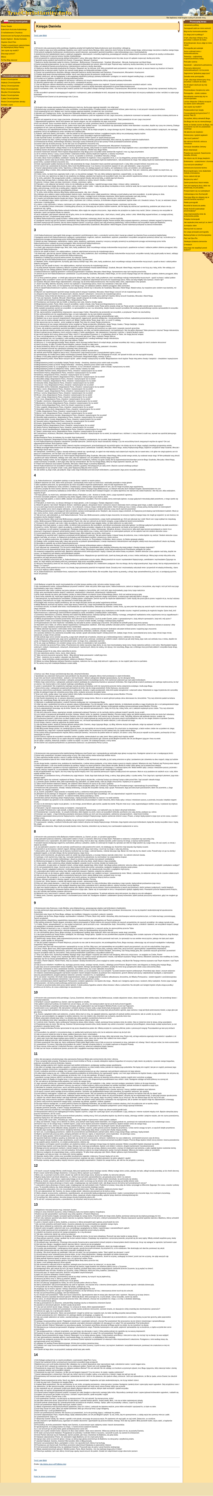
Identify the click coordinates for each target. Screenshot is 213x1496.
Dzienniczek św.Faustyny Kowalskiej (15, 36)
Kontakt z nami (7, 105)
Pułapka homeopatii (192, 219)
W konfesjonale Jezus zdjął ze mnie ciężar (198, 44)
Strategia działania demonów (195, 241)
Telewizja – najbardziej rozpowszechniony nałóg (194, 58)
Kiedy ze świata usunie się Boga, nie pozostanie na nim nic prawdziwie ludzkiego (198, 127)
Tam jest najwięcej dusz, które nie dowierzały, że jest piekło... (197, 187)
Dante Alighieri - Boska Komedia (14, 39)
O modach (188, 245)
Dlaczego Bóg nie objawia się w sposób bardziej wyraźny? (196, 198)
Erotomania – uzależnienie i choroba (198, 161)
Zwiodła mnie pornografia (194, 77)
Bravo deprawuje (190, 150)
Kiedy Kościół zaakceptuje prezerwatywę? (194, 210)
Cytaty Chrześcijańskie (10, 98)
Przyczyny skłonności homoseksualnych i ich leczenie (196, 69)
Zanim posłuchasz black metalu (196, 183)
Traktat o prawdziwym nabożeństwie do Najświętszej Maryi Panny (15, 46)
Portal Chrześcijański (18, 22)
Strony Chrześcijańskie (10, 86)
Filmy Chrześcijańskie (9, 89)
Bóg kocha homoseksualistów (195, 31)
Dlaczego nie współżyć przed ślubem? (195, 249)
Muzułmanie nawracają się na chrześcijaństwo (195, 97)
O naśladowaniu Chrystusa (11, 33)
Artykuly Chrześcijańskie (10, 83)
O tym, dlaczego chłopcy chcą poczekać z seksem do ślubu (195, 39)
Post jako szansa (190, 62)
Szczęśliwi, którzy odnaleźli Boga (197, 118)
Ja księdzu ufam (190, 226)
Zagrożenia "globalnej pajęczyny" (197, 73)
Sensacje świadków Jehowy (195, 147)
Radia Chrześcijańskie (10, 95)
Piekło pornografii (191, 202)
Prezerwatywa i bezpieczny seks (196, 90)
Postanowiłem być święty (194, 110)
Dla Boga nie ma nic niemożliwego (197, 122)
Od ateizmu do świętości (193, 132)
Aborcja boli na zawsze (193, 229)
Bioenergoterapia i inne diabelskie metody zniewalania (197, 172)
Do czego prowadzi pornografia (196, 232)
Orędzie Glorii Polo (8, 42)
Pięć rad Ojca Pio (190, 238)
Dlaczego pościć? (8, 54)
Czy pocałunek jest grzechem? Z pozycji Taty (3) (197, 114)
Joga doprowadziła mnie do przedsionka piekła (195, 215)
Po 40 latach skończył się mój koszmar (195, 86)
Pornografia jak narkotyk (193, 48)
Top (35, 1470)
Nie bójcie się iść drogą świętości (197, 158)
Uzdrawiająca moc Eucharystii (196, 194)
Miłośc (3, 57)
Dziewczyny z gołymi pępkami (195, 135)
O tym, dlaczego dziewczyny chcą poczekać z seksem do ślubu (197, 81)
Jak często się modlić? (10, 51)
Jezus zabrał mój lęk (192, 176)
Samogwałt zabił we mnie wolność (197, 28)
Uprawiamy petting (191, 25)
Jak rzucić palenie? (191, 138)
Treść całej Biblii (40, 36)
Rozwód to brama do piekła (194, 206)
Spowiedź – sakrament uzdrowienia (198, 65)
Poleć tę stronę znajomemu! (45, 1476)
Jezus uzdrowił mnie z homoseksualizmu (192, 52)
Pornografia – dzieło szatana (195, 93)
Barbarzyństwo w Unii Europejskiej (197, 235)
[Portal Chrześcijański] (5, 21)
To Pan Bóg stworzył (9, 60)
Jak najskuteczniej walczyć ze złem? (198, 222)
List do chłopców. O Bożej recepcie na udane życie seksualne (197, 103)
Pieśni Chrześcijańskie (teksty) (13, 102)
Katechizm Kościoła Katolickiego (14, 29)
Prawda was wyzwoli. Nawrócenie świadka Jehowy (197, 154)
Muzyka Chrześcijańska (10, 92)
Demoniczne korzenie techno (195, 168)
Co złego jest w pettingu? (194, 35)
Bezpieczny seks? (191, 179)
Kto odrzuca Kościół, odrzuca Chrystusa (195, 143)
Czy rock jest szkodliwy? (193, 165)
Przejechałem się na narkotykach (197, 191)
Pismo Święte (6, 26)
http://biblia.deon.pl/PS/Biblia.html (53, 1464)
